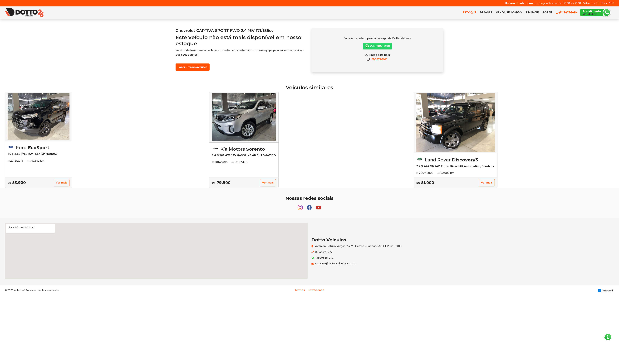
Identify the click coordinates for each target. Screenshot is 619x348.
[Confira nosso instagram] (300, 206)
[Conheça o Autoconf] (605, 290)
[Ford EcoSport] (38, 116)
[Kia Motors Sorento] (243, 117)
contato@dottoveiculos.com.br (335, 263)
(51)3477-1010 (379, 59)
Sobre (547, 12)
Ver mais (61, 182)
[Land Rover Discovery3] (455, 123)
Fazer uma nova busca (192, 67)
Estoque (469, 12)
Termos (300, 290)
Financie (532, 12)
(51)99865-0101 (380, 46)
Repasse (486, 12)
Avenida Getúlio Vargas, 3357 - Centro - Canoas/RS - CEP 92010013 (358, 246)
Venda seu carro (509, 12)
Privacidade (316, 290)
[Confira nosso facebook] (309, 206)
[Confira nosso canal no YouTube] (318, 206)
